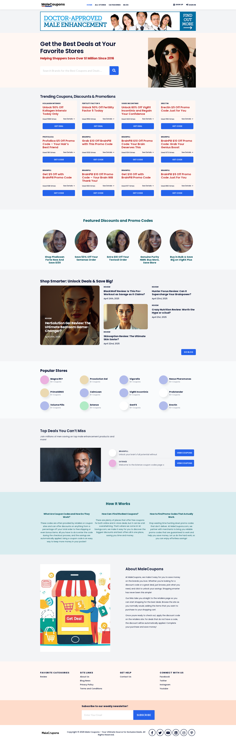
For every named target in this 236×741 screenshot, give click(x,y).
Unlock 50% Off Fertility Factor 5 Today (98, 108)
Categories (115, 5)
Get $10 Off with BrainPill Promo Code (136, 175)
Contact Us (125, 676)
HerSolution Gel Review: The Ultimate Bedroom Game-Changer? (68, 327)
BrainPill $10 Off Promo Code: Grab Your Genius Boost (176, 144)
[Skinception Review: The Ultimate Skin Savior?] (126, 316)
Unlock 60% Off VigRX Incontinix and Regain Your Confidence (137, 110)
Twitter (163, 680)
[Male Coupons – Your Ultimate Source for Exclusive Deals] (53, 4)
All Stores (100, 5)
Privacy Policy (86, 684)
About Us (84, 676)
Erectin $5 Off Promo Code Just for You (175, 108)
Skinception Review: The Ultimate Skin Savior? (125, 338)
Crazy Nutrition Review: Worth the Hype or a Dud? (173, 311)
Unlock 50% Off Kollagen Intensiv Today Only (55, 110)
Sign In (192, 5)
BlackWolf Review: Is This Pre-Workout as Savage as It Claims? (124, 293)
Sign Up (179, 4)
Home (89, 5)
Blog (126, 5)
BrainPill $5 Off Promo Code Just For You (176, 175)
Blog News (85, 680)
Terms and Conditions (91, 688)
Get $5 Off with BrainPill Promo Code (57, 175)
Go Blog (188, 352)
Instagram (165, 684)
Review (43, 676)
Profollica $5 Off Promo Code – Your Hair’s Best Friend (59, 144)
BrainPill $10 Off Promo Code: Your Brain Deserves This (137, 144)
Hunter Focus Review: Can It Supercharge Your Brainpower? (171, 293)
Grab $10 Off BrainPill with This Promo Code (97, 142)
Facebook (165, 676)
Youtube (164, 688)
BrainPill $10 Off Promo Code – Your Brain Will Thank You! (97, 177)
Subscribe (144, 714)
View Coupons (184, 452)
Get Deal (58, 126)
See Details (68, 119)
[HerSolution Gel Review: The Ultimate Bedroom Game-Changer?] (70, 315)
